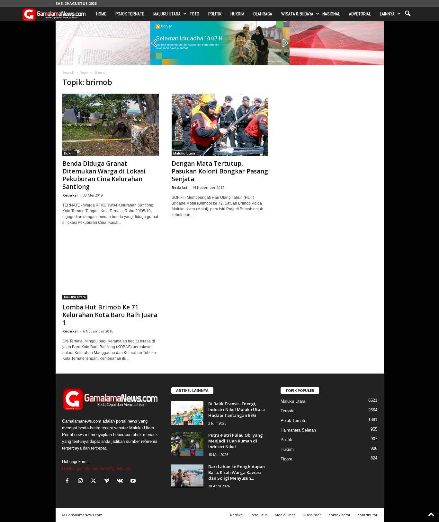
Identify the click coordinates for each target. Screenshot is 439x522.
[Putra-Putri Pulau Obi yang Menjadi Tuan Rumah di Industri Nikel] (187, 444)
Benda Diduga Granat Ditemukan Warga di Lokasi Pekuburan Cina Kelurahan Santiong (104, 175)
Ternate (287, 410)
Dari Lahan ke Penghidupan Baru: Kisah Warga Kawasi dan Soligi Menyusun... (236, 472)
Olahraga (262, 14)
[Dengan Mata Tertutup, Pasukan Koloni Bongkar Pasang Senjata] (220, 125)
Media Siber (285, 514)
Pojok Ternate (129, 14)
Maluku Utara (167, 14)
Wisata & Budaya (297, 14)
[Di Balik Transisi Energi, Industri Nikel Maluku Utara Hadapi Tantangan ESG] (187, 413)
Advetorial (360, 14)
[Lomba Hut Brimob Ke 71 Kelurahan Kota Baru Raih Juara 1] (110, 268)
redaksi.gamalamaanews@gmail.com (96, 468)
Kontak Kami (339, 514)
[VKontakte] (121, 481)
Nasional (331, 14)
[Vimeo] (108, 481)
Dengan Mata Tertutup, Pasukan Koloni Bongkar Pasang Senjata (220, 171)
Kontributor (367, 514)
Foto (194, 14)
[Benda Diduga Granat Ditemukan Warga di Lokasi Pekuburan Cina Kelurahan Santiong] (110, 125)
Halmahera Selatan (298, 430)
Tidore (286, 459)
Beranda (68, 72)
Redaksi (70, 195)
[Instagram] (81, 481)
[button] (407, 14)
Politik (214, 14)
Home (101, 14)
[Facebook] (68, 481)
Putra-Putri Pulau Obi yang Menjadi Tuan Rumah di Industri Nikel (235, 441)
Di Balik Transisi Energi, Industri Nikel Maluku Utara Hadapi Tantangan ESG (236, 409)
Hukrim (237, 14)
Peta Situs (259, 514)
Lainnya (387, 14)
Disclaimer (312, 514)
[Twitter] (95, 481)
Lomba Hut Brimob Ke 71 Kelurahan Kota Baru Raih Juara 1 (109, 315)
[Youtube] (134, 481)
